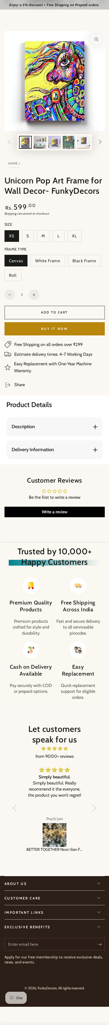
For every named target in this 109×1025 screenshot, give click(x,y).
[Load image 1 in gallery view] (25, 142)
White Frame (47, 262)
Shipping (10, 213)
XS (14, 237)
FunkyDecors (47, 988)
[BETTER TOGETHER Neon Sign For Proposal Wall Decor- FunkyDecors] (54, 835)
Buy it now (54, 329)
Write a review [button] (54, 511)
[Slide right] (100, 142)
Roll (15, 277)
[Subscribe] (101, 944)
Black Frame (84, 262)
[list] (54, 639)
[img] (54, 748)
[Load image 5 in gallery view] (83, 142)
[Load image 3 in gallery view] (54, 142)
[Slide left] (8, 142)
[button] (16, 808)
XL (77, 237)
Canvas (18, 262)
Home (13, 163)
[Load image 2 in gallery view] (40, 142)
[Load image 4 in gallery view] (69, 142)
